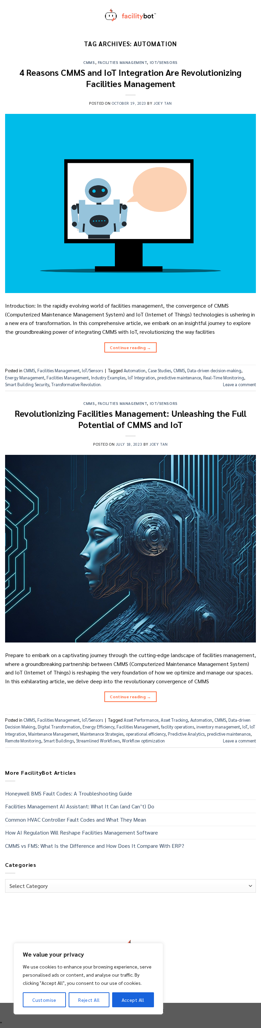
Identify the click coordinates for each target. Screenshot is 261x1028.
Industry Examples (108, 377)
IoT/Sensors (164, 62)
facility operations (177, 727)
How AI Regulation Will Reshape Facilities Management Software (81, 832)
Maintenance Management (53, 734)
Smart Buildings (59, 740)
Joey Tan (163, 103)
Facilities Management (122, 62)
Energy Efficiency (98, 727)
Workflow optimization (143, 740)
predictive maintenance (179, 377)
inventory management (218, 727)
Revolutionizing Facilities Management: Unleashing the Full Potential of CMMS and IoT (130, 419)
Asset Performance (141, 720)
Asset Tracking (174, 720)
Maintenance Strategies (101, 734)
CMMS (89, 62)
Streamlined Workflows (98, 740)
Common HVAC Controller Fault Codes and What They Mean (75, 819)
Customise (44, 1000)
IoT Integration (141, 377)
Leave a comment (239, 384)
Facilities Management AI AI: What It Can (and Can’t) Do (79, 806)
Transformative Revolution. (76, 384)
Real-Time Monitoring (223, 377)
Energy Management (24, 377)
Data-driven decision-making (214, 370)
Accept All (133, 1000)
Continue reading (130, 347)
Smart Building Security (27, 384)
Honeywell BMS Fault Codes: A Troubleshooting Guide (68, 793)
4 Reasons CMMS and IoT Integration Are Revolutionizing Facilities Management (130, 78)
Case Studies (159, 370)
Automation (134, 370)
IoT (244, 727)
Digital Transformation (59, 727)
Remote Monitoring (23, 740)
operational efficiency (146, 734)
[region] (88, 978)
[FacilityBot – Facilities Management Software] (130, 14)
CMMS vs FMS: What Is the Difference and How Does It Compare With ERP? (94, 845)
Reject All (89, 1000)
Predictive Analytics (186, 734)
